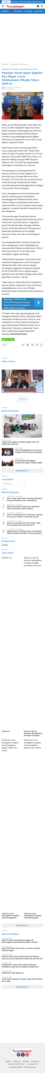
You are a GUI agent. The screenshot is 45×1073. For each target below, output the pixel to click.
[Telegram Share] (37, 345)
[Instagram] (27, 1055)
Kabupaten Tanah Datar (10, 69)
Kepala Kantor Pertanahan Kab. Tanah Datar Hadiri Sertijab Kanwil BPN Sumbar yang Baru (24, 532)
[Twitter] (23, 1055)
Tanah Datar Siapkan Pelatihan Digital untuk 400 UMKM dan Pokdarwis (20, 443)
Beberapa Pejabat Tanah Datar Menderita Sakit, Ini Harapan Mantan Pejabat (23, 507)
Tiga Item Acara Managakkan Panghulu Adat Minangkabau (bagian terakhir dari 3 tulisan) (10, 916)
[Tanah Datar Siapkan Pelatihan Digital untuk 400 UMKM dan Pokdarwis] (22, 426)
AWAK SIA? (6, 731)
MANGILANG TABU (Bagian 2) (13, 973)
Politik (34, 69)
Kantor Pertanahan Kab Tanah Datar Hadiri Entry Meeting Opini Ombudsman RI (23, 524)
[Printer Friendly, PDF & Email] (8, 339)
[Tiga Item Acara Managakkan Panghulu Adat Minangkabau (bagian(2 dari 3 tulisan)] (33, 825)
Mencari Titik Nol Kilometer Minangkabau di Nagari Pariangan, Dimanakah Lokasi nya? (33, 733)
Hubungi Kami (32, 1064)
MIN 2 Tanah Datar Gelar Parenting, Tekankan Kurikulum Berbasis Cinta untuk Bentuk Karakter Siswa (24, 499)
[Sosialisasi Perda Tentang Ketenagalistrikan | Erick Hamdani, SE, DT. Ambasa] (22, 381)
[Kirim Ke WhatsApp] (41, 345)
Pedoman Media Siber (16, 1064)
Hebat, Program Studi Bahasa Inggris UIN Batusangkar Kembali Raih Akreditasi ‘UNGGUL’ (20, 941)
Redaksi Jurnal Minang (13, 88)
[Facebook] (18, 1055)
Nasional (23, 69)
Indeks (7, 1061)
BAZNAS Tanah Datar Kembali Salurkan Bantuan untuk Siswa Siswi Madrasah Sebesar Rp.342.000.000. (22, 957)
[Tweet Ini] (27, 345)
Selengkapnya (21, 471)
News (29, 69)
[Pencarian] (42, 6)
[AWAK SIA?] (11, 643)
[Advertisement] (22, 37)
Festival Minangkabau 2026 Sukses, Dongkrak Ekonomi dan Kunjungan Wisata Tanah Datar (28, 451)
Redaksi (26, 1061)
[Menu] (3, 6)
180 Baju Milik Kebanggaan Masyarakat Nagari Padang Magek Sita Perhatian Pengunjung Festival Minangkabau (28, 462)
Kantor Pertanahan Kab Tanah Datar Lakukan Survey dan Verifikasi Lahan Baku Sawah (25, 516)
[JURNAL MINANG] (15, 6)
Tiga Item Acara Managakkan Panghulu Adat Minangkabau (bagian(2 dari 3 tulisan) (33, 916)
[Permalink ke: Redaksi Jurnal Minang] (3, 88)
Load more (22, 399)
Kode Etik (16, 1061)
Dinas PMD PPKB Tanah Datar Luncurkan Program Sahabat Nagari (21, 949)
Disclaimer (35, 1061)
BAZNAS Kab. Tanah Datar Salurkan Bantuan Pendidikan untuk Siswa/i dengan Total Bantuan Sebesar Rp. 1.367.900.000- (20, 966)
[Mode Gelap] (38, 6)
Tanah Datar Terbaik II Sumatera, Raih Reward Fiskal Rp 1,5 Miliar (22, 980)
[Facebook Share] (23, 345)
